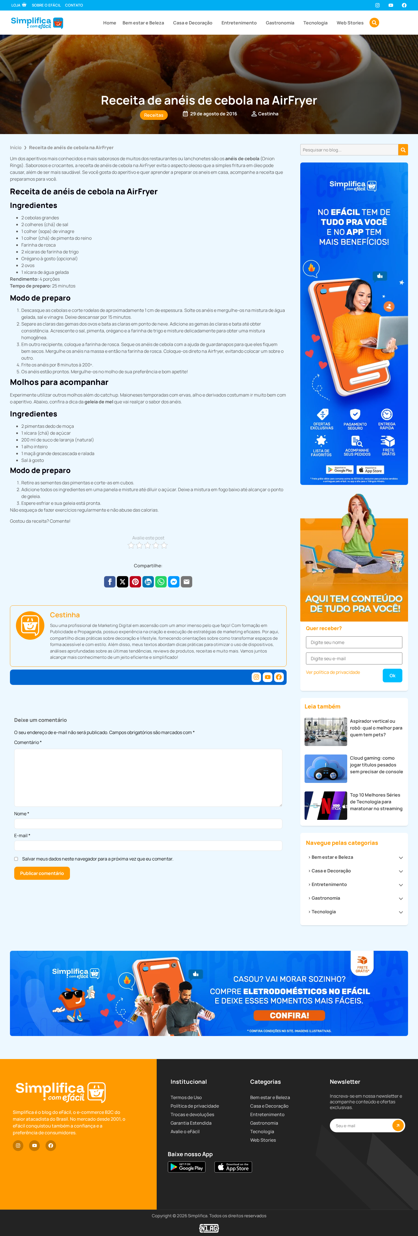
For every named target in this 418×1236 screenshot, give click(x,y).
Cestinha (65, 614)
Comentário (28, 742)
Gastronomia (280, 23)
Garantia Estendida (191, 1123)
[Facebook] (404, 5)
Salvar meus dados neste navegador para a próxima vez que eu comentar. (97, 859)
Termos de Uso (186, 1097)
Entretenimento (239, 23)
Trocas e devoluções (192, 1114)
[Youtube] (391, 5)
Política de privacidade (195, 1106)
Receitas (154, 115)
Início (16, 147)
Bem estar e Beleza (143, 23)
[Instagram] (377, 5)
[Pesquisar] (403, 149)
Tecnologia (315, 23)
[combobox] (349, 149)
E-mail (22, 835)
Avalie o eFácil (185, 1131)
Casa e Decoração (192, 23)
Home (109, 23)
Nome (21, 813)
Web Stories (350, 23)
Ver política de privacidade (333, 672)
